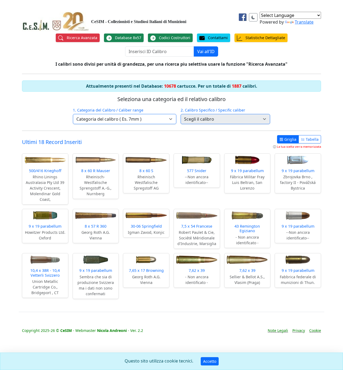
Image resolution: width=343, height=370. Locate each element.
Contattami (217, 37)
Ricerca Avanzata (81, 37)
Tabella (312, 139)
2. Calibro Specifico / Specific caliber (213, 110)
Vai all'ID (206, 51)
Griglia (289, 139)
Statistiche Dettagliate (264, 37)
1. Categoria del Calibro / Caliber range (108, 110)
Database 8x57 (127, 37)
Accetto (209, 361)
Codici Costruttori (174, 37)
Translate (304, 22)
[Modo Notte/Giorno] (253, 17)
